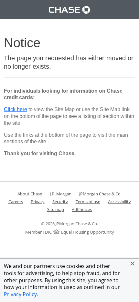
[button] (132, 263)
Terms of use (88, 201)
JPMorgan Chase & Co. (100, 194)
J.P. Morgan (60, 194)
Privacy (38, 201)
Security (60, 201)
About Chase (29, 194)
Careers (15, 201)
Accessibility (119, 201)
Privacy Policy (20, 294)
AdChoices (82, 209)
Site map (55, 209)
